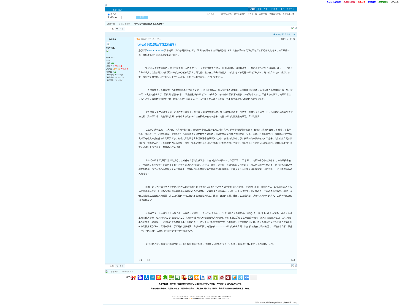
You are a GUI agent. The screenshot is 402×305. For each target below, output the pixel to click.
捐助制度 (287, 302)
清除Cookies (260, 302)
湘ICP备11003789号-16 (223, 296)
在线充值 (279, 302)
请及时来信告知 (187, 288)
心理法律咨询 (124, 24)
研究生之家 (252, 14)
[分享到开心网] (159, 277)
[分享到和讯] (228, 277)
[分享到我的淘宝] (196, 277)
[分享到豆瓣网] (177, 277)
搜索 (265, 9)
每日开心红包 (226, 14)
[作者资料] (108, 54)
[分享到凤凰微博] (221, 277)
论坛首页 (395, 2)
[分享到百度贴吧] (203, 277)
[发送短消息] (111, 54)
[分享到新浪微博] (133, 277)
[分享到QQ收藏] (190, 277)
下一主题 (120, 29)
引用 (148, 260)
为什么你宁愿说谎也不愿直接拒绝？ (149, 24)
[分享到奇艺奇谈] (215, 277)
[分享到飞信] (234, 277)
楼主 (138, 39)
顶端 (293, 260)
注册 (120, 10)
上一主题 (110, 29)
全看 (283, 39)
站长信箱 (270, 302)
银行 (282, 9)
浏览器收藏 (285, 34)
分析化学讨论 (288, 14)
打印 (293, 34)
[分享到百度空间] (171, 277)
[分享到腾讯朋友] (165, 277)
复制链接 (276, 34)
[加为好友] (107, 39)
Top (294, 302)
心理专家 (112, 39)
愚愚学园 (114, 271)
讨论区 (252, 9)
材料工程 (263, 14)
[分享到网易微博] (209, 277)
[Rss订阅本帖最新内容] (165, 24)
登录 (115, 10)
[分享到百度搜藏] (140, 277)
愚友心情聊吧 (239, 14)
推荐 (259, 9)
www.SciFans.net (155, 50)
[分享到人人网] (146, 277)
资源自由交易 (275, 14)
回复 (140, 260)
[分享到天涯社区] (240, 277)
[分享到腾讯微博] (152, 277)
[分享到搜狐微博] (184, 277)
